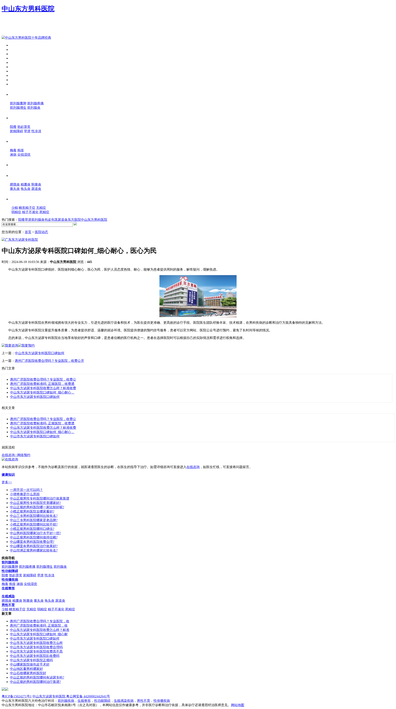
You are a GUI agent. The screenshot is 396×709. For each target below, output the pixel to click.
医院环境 (16, 58)
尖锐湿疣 (24, 154)
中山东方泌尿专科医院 (48, 696)
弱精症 (16, 212)
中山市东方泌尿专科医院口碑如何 (39, 353)
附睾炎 (36, 184)
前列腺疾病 (22, 94)
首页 (13, 45)
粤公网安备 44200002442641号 (87, 696)
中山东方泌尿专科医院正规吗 (31, 660)
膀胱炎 (15, 184)
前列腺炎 (33, 107)
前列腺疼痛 (35, 103)
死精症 (44, 212)
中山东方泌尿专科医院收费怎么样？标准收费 (43, 388)
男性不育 (21, 198)
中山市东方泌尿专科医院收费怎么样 (36, 643)
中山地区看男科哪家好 (26, 668)
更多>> (7, 482)
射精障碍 (16, 131)
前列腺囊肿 (18, 103)
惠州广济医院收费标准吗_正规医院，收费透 (42, 383)
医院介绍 (16, 49)
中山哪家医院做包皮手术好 (30, 664)
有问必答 (16, 75)
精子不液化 (30, 212)
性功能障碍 (22, 117)
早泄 (27, 131)
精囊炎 (26, 184)
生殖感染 (20, 175)
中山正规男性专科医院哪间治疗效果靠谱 (39, 498)
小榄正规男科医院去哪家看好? (32, 511)
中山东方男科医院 (28, 8)
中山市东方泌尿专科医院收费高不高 (36, 651)
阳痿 (13, 126)
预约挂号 (16, 80)
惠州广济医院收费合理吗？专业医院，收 (39, 621)
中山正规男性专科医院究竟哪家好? (35, 503)
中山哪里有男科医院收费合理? (32, 541)
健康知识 (16, 67)
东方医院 (74, 219)
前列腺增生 (18, 107)
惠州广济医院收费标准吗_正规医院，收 (39, 625)
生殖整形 (20, 164)
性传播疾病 (22, 141)
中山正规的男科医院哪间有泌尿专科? (37, 677)
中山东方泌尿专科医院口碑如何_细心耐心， (42, 392)
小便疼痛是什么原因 (25, 494)
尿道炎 (36, 188)
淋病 (13, 154)
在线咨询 (9, 455)
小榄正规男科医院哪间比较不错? (34, 524)
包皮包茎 (51, 219)
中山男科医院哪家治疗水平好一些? (35, 533)
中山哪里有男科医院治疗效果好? (34, 546)
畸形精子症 (27, 207)
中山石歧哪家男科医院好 (28, 673)
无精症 (41, 207)
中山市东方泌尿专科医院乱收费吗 (34, 656)
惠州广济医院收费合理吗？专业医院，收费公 (43, 379)
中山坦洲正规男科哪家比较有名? (34, 550)
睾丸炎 (15, 188)
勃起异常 (24, 126)
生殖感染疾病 (124, 700)
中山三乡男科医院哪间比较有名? (34, 515)
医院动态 (16, 54)
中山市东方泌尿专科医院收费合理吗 (36, 647)
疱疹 (20, 150)
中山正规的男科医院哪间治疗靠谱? (35, 681)
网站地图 (237, 705)
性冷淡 (36, 131)
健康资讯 (16, 62)
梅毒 (13, 150)
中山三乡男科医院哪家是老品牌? (34, 520)
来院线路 (16, 71)
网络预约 (23, 455)
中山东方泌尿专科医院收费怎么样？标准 (39, 630)
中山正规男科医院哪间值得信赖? (34, 537)
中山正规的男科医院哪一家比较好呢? (37, 507)
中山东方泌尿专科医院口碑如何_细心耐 (39, 634)
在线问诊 (16, 84)
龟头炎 (26, 188)
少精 (14, 207)
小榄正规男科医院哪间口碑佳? (32, 528)
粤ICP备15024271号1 (17, 696)
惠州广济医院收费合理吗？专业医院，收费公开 (49, 360)
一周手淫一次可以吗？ (26, 490)
